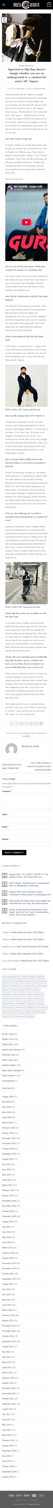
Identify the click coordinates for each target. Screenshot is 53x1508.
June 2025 (6, 1169)
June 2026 (6, 1107)
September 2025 (9, 1154)
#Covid (35, 986)
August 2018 (7, 1477)
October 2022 (8, 1336)
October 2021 (8, 1398)
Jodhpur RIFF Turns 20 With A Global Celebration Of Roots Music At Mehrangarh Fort (30, 893)
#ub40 (5, 1016)
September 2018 (9, 1471)
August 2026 (7, 1096)
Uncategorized (8, 1081)
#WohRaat (30, 1016)
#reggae (31, 1007)
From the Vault (26, 66)
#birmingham (41, 981)
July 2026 (6, 1102)
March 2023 (7, 1310)
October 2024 (8, 1211)
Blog (25, 1500)
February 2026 (8, 1128)
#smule (13, 1012)
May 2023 (6, 1300)
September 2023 (9, 1279)
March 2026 (7, 1122)
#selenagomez (41, 1007)
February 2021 (8, 1440)
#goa (15, 994)
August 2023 (7, 1284)
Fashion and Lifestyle (11, 1049)
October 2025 (8, 1149)
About (18, 1500)
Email (5, 827)
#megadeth (21, 1003)
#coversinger (24, 986)
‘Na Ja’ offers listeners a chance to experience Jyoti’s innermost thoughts (39, 766)
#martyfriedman (9, 1003)
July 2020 (6, 1456)
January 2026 (8, 1133)
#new (5, 1007)
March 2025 (7, 1185)
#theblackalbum (39, 1012)
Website (5, 839)
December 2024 (9, 1201)
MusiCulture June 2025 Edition (35, 961)
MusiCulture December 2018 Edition (28, 932)
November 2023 (9, 1268)
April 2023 (6, 1305)
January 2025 (8, 1195)
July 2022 (6, 1352)
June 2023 (6, 1294)
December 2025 (9, 1138)
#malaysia (39, 999)
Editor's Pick (7, 1044)
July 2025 (6, 1164)
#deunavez (7, 990)
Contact (34, 1500)
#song (20, 1012)
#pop (11, 1007)
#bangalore (29, 981)
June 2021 (6, 1419)
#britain (6, 986)
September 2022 (9, 1341)
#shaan (5, 1012)
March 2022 (7, 1372)
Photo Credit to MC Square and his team (22, 409)
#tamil (28, 1012)
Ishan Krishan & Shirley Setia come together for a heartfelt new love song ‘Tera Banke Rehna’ (29, 902)
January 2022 (8, 1383)
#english (21, 990)
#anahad (41, 977)
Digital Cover (8, 1039)
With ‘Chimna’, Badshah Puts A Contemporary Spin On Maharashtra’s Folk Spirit (29, 884)
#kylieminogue (16, 999)
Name (5, 814)
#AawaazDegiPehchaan (11, 977)
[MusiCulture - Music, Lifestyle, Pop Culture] (26, 4)
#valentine (20, 1016)
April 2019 (6, 1461)
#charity (14, 986)
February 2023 (8, 1315)
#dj (14, 990)
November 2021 (9, 1393)
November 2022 (9, 1331)
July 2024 (6, 1227)
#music (40, 1003)
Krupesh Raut (34, 1504)
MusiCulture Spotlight (11, 1070)
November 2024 (9, 1206)
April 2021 (6, 1430)
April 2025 (6, 1180)
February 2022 (8, 1378)
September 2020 (9, 1451)
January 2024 (8, 1258)
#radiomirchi (20, 1007)
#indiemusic (39, 994)
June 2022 (6, 1357)
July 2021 (6, 1414)
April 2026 (6, 1117)
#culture (43, 986)
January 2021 (8, 1445)
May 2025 (6, 1175)
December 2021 (9, 1388)
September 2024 (9, 1216)
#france (36, 990)
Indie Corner (7, 1060)
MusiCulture (40, 88)
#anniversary (7, 981)
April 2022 (6, 1367)
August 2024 (7, 1221)
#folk (29, 990)
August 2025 (7, 1159)
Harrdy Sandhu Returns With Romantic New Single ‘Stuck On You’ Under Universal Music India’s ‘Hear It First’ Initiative (29, 912)
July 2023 (6, 1289)
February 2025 (8, 1190)
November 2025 (9, 1143)
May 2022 (6, 1362)
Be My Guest (8, 1034)
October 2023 (8, 1274)
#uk (11, 1016)
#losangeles (28, 999)
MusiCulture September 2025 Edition (27, 954)
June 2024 (6, 1232)
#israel (5, 999)
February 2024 (8, 1253)
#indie (29, 994)
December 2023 (9, 1263)
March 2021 (7, 1435)
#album (25, 977)
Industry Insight (8, 1065)
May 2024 (6, 1237)
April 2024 (6, 1242)
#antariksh (19, 981)
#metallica (32, 1003)
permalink (26, 736)
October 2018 (8, 1466)
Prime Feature (8, 1075)
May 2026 (6, 1112)
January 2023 (8, 1320)
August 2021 (7, 1409)
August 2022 (7, 1346)
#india (22, 994)
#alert (33, 977)
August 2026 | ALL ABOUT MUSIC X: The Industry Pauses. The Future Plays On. (28, 875)
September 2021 (9, 1404)
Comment (7, 791)
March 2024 (7, 1247)
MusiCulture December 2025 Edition (33, 946)
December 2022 (9, 1326)
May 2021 (6, 1425)
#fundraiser (7, 994)
